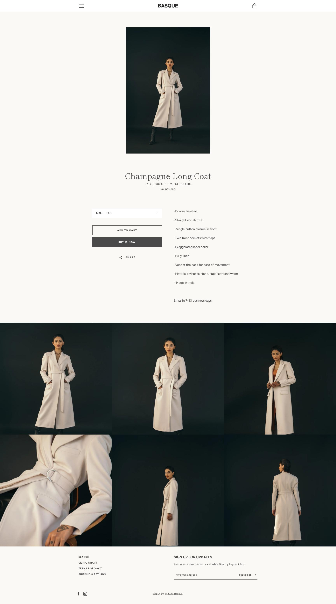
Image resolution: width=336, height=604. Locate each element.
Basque (178, 593)
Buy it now (127, 242)
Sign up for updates (193, 557)
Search (84, 557)
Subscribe (245, 575)
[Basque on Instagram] (85, 593)
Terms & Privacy (90, 568)
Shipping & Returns (92, 574)
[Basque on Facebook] (78, 593)
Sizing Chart (88, 562)
